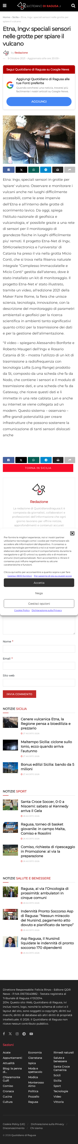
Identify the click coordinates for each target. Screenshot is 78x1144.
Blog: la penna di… (12, 1070)
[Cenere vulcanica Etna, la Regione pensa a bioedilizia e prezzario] (10, 722)
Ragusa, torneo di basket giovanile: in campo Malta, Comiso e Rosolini (43, 829)
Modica (33, 1077)
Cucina (7, 1096)
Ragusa (33, 1102)
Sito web (8, 675)
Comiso (8, 1086)
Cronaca (8, 1091)
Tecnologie (61, 1091)
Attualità (8, 1063)
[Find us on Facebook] (4, 1034)
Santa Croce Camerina (62, 1068)
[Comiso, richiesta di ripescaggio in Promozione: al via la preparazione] (10, 850)
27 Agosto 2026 (31, 733)
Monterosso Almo (36, 1084)
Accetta (39, 583)
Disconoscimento (13, 1128)
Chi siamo (36, 1128)
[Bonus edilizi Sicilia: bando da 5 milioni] (10, 767)
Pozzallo (33, 1096)
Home (6, 17)
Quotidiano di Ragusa (23, 1135)
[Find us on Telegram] (24, 1034)
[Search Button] (73, 5)
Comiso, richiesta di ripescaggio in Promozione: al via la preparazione (48, 851)
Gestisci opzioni (39, 603)
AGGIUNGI (39, 101)
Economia (35, 1052)
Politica (33, 1091)
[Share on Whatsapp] (33, 170)
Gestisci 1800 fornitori (20, 575)
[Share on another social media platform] (69, 170)
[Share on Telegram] (45, 170)
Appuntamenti (12, 1058)
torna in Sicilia (38, 468)
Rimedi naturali (64, 1052)
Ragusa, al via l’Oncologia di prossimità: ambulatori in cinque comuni (45, 893)
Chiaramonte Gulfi (11, 1078)
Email (8, 658)
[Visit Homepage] (39, 5)
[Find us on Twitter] (10, 1034)
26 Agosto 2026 (31, 838)
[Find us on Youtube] (31, 1034)
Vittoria (59, 1102)
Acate (6, 1052)
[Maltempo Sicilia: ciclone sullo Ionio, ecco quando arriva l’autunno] (10, 745)
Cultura (7, 1102)
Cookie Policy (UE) (14, 1124)
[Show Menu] (4, 5)
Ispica (32, 1063)
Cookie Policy (22, 610)
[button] (72, 533)
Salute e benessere (60, 1059)
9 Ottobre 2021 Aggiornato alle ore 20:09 (34, 58)
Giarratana (35, 1058)
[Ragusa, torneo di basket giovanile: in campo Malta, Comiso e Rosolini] (10, 827)
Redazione (21, 52)
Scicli (57, 1075)
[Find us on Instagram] (17, 1034)
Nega (39, 593)
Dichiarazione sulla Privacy (47, 610)
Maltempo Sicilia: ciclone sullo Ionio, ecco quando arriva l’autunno (46, 746)
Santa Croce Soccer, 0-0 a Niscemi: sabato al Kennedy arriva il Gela (44, 806)
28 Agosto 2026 (31, 816)
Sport (57, 1086)
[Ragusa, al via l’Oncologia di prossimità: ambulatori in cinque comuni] (10, 891)
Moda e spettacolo (35, 1070)
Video (57, 1096)
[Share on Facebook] (9, 170)
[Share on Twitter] (21, 170)
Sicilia (15, 17)
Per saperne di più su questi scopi (53, 575)
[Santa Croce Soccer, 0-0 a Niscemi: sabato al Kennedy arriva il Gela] (10, 804)
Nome (8, 641)
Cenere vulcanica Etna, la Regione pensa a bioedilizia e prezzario (46, 723)
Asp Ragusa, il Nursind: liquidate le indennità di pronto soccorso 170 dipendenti (47, 943)
